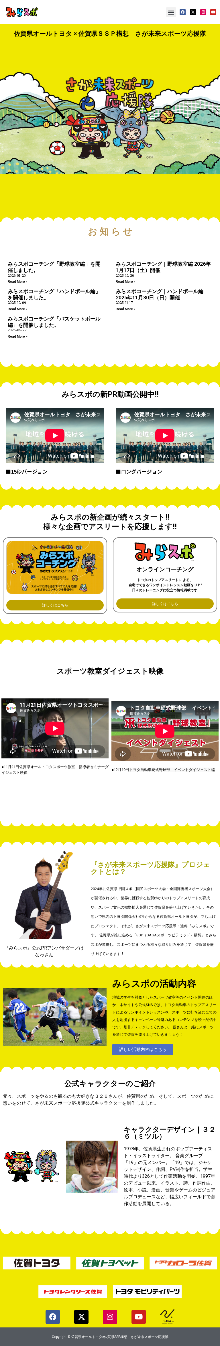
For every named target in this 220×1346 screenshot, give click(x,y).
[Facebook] (183, 12)
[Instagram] (203, 12)
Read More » (18, 282)
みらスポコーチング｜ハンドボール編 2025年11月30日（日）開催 (159, 294)
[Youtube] (213, 12)
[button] (171, 12)
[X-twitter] (193, 12)
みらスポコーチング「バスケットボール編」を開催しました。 (54, 322)
